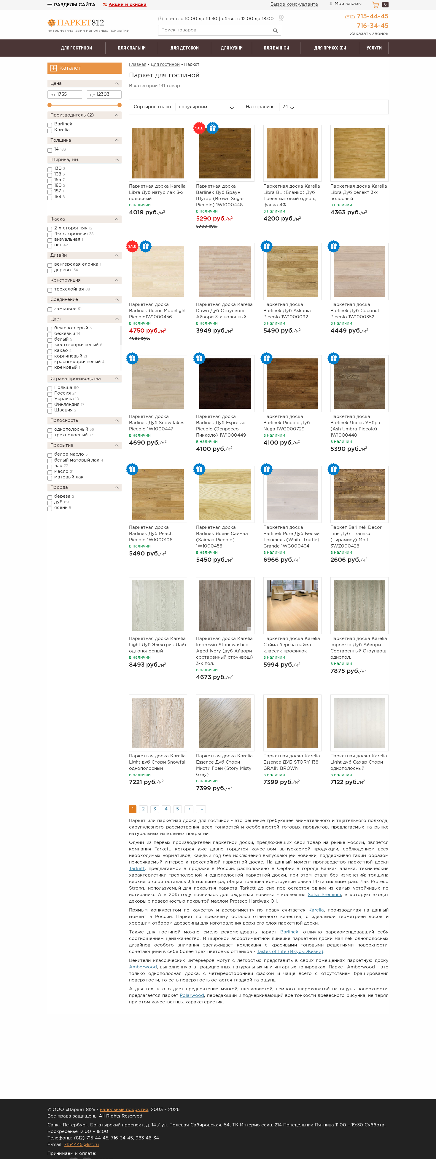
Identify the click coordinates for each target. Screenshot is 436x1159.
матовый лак (70, 477)
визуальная (68, 239)
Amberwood (143, 967)
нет (61, 245)
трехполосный (73, 435)
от (53, 95)
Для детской (184, 48)
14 (60, 149)
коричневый (70, 356)
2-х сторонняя (73, 228)
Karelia (62, 130)
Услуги (374, 48)
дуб (61, 502)
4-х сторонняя (74, 234)
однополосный (74, 429)
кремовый (67, 367)
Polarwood (192, 995)
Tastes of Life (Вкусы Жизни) (290, 952)
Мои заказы (348, 4)
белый (63, 339)
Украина (66, 399)
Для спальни (131, 48)
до (93, 95)
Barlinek (63, 124)
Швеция (65, 410)
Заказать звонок (369, 34)
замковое (68, 309)
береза (64, 496)
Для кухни (232, 48)
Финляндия (69, 404)
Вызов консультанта (294, 4)
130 (59, 168)
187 (59, 191)
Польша (66, 387)
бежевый (67, 334)
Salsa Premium (324, 895)
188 (59, 197)
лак (61, 466)
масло (63, 471)
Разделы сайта (75, 5)
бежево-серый (73, 328)
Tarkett (137, 869)
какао (62, 350)
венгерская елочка (77, 264)
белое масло (70, 454)
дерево (66, 270)
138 (59, 174)
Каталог (70, 68)
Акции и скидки (128, 5)
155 (59, 180)
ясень (62, 508)
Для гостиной (76, 48)
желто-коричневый (78, 345)
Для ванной (276, 48)
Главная (137, 64)
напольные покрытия (124, 1110)
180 (59, 185)
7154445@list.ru (81, 1145)
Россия (65, 393)
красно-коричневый (79, 362)
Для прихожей (330, 48)
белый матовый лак (78, 460)
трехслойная (72, 289)
